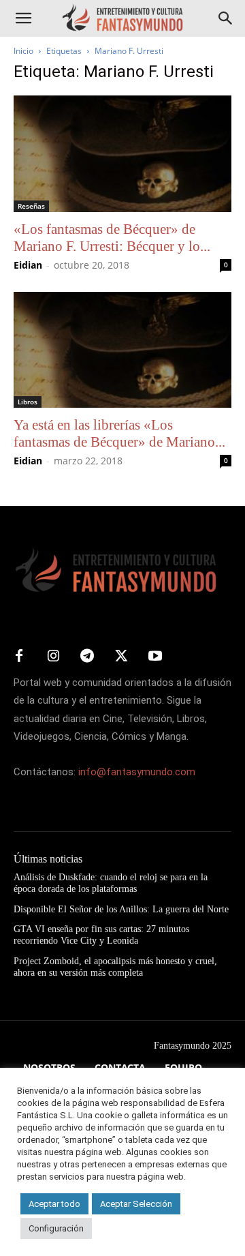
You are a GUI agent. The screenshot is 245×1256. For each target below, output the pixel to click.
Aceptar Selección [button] (136, 1204)
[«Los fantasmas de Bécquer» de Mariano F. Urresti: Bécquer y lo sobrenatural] (122, 153)
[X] (121, 656)
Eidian (28, 264)
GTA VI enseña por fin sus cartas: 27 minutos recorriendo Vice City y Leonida (101, 935)
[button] (23, 18)
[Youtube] (155, 656)
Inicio (23, 51)
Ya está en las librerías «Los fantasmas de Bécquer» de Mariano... (119, 433)
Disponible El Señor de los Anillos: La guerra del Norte (121, 909)
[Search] (226, 18)
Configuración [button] (56, 1228)
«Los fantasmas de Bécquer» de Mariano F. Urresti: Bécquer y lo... (112, 237)
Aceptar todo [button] (54, 1204)
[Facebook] (19, 656)
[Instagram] (53, 656)
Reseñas (31, 206)
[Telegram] (87, 656)
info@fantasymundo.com (136, 772)
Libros (27, 401)
